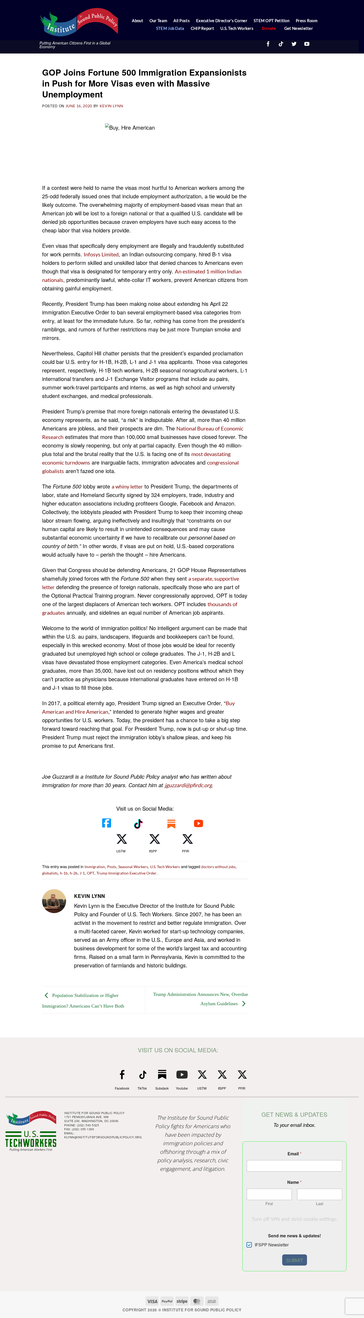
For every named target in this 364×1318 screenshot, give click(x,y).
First (269, 1203)
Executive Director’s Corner (221, 20)
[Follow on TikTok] (281, 43)
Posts (111, 866)
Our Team (158, 20)
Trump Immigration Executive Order (126, 873)
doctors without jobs (218, 866)
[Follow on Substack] (315, 42)
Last (319, 1203)
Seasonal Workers (133, 866)
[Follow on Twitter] (294, 43)
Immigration (94, 866)
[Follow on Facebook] (268, 43)
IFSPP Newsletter (272, 1245)
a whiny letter (127, 486)
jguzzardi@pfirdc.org (188, 785)
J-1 (82, 873)
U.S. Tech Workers (236, 28)
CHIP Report (202, 28)
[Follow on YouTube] (307, 43)
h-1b (64, 873)
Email (294, 1153)
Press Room (306, 20)
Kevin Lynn (112, 106)
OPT (90, 873)
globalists (50, 873)
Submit (294, 1260)
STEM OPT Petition (271, 20)
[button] (318, 29)
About (137, 20)
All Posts (181, 20)
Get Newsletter (298, 28)
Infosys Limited (101, 254)
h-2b (74, 873)
